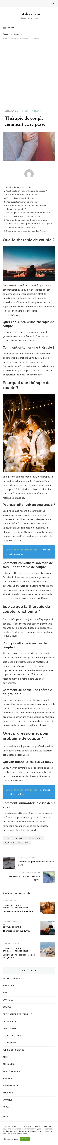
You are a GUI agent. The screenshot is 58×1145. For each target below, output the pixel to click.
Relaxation (9, 1064)
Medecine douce (12, 1035)
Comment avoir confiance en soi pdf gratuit (19, 956)
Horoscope (9, 1028)
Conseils (7, 905)
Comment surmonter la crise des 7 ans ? (27, 231)
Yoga (6, 1107)
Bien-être (8, 985)
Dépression (9, 1021)
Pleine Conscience (13, 1050)
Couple (26, 111)
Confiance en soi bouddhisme (18, 911)
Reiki (5, 1057)
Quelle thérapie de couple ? (19, 187)
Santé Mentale (11, 1071)
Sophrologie (10, 1085)
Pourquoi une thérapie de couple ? (22, 198)
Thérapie (36, 111)
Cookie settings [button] (11, 1139)
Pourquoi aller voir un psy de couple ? (24, 216)
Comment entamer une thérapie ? (22, 194)
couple (8, 838)
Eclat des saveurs (29, 14)
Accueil (7, 1117)
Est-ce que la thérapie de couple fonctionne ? (28, 212)
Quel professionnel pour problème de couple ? (30, 223)
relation (9, 843)
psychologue (35, 838)
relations (23, 843)
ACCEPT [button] (25, 1139)
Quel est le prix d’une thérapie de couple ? (26, 190)
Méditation (9, 1042)
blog (5, 992)
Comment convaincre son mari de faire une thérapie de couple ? (26, 207)
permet (20, 838)
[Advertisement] (29, 72)
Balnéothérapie (12, 978)
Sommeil (7, 1078)
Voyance (8, 1100)
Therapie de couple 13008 (16, 930)
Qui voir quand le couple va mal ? (23, 227)
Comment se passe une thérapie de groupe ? (27, 220)
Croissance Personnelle (15, 908)
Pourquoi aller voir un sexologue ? (22, 201)
